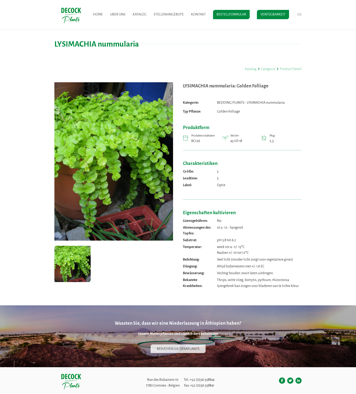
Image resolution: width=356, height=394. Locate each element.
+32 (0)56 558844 (202, 380)
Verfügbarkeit (273, 14)
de (299, 14)
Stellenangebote (169, 14)
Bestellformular (231, 14)
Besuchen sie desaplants (178, 348)
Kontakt (198, 14)
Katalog (139, 14)
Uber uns (117, 14)
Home (98, 14)
